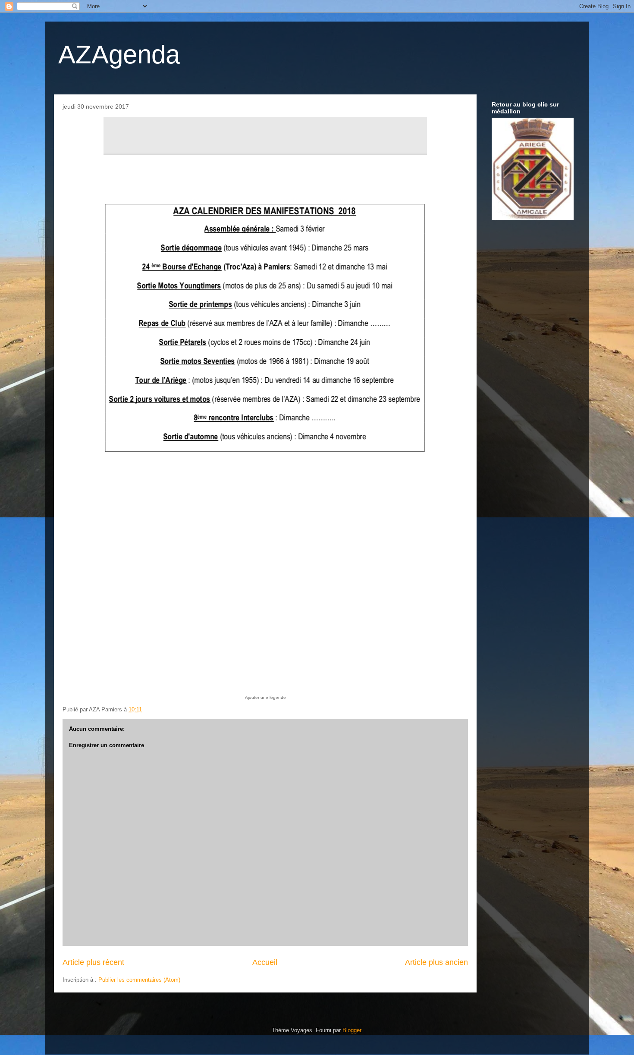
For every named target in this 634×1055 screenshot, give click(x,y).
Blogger (351, 1030)
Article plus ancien (436, 962)
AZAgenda (119, 54)
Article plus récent (93, 962)
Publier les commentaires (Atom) (139, 980)
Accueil (264, 962)
